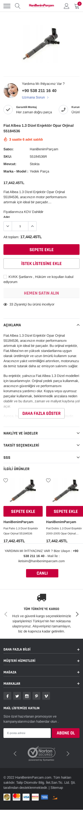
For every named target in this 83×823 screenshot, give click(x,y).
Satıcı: (8, 149)
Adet (6, 217)
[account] (66, 6)
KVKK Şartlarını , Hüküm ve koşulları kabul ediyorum (38, 279)
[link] (23, 492)
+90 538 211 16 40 (39, 90)
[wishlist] (5, 480)
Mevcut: (9, 164)
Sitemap (56, 787)
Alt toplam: (11, 237)
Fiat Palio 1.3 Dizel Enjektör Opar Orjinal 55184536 (20, 531)
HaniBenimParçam (44, 149)
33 (11, 304)
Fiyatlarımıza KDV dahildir (23, 212)
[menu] (6, 6)
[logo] (41, 6)
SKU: (7, 156)
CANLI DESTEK (42, 573)
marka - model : (15, 171)
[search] (18, 6)
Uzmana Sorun (34, 97)
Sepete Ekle (23, 512)
